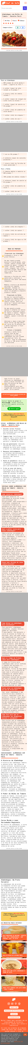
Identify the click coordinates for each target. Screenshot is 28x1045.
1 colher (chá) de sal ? (12, 119)
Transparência (14, 1017)
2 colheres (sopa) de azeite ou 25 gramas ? (14, 181)
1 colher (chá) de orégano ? (14, 115)
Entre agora (15, 408)
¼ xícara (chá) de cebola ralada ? (12, 94)
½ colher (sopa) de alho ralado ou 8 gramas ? (12, 89)
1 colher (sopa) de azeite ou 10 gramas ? (14, 105)
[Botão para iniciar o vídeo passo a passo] (14, 38)
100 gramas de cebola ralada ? (15, 177)
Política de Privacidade (14, 1011)
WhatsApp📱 (6, 402)
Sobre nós (14, 1007)
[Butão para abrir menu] (25, 3)
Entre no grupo (13, 401)
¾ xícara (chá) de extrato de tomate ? (14, 235)
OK (25, 1034)
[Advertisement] (14, 65)
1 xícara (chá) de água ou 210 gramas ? (14, 240)
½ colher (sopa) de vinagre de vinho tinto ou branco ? (14, 99)
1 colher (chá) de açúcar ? (14, 230)
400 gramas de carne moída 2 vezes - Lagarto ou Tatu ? (13, 83)
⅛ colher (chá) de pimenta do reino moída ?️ (14, 110)
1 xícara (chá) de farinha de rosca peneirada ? (14, 164)
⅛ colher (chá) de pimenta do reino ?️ (14, 186)
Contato (14, 1014)
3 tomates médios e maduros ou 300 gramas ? (14, 172)
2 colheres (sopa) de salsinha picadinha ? (14, 158)
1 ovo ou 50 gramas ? (11, 154)
